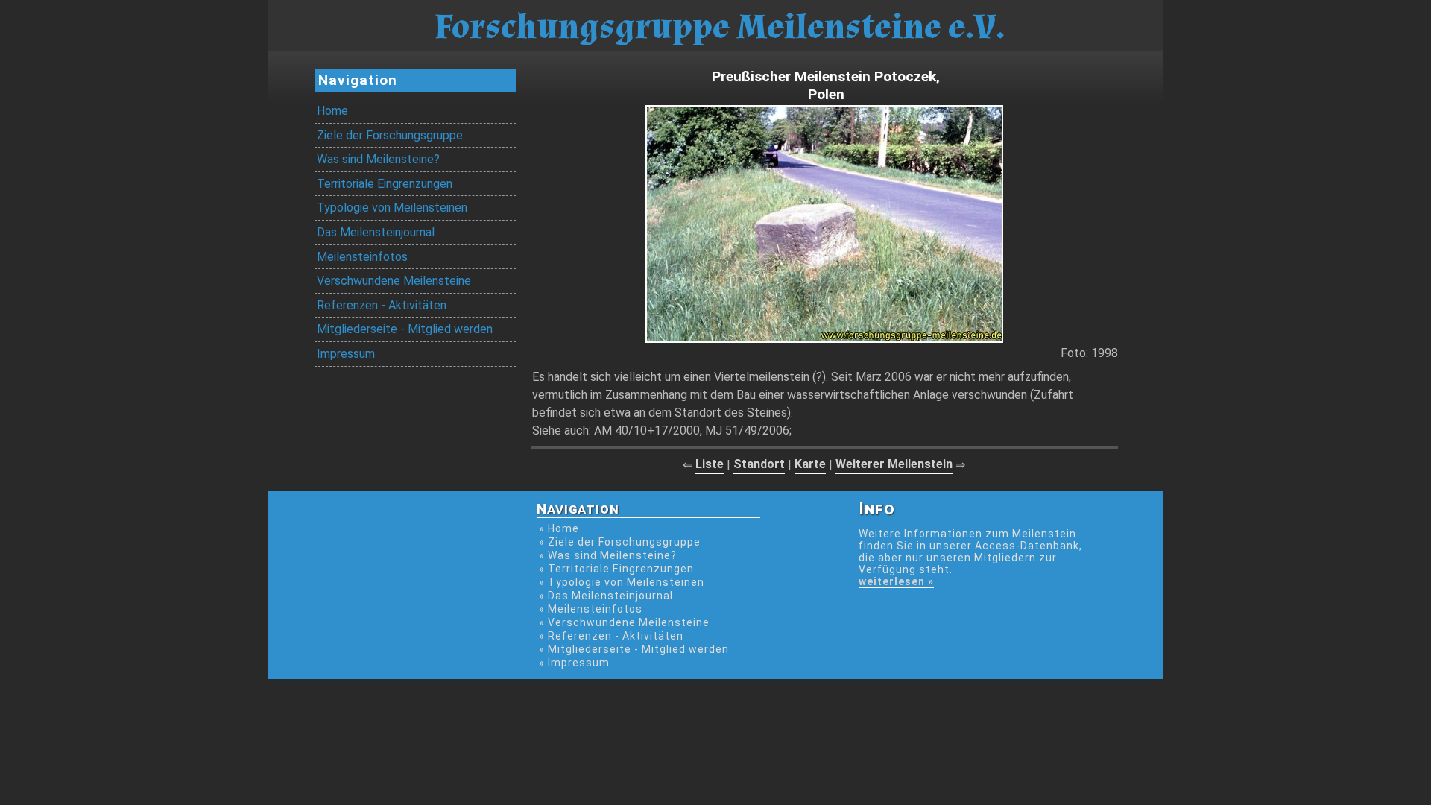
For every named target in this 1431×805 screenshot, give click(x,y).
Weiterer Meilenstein (894, 464)
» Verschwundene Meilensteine (624, 622)
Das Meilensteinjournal (376, 232)
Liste (709, 464)
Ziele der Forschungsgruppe (390, 135)
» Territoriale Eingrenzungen (616, 569)
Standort (759, 464)
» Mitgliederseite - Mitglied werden (634, 649)
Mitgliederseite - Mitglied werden (405, 329)
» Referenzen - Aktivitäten (611, 636)
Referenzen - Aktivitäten (381, 305)
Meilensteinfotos (362, 257)
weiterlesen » (896, 581)
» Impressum (574, 663)
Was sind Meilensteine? (378, 159)
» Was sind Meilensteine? (608, 555)
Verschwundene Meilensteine (394, 281)
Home (332, 111)
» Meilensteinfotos (590, 609)
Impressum (346, 354)
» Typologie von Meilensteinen (621, 582)
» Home (559, 528)
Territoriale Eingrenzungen (384, 184)
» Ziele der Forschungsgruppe (620, 542)
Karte (810, 464)
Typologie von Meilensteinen (392, 208)
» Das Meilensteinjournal (606, 596)
